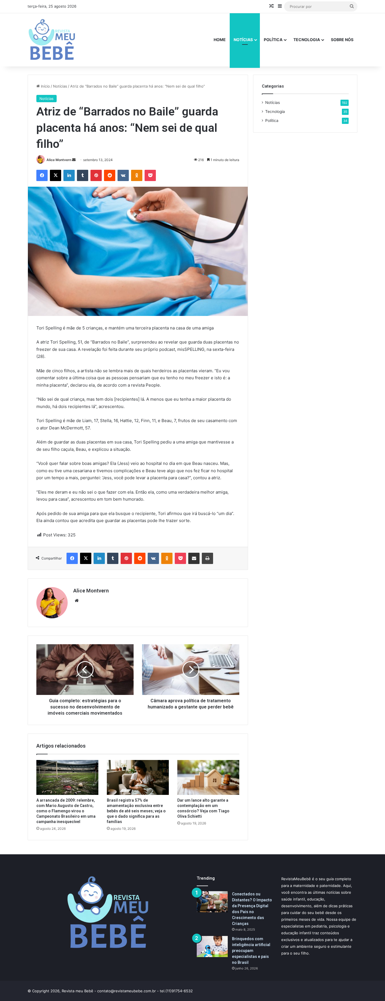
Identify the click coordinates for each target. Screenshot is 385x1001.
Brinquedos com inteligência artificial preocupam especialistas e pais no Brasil (251, 951)
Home (220, 39)
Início (45, 86)
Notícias (243, 39)
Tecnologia (306, 39)
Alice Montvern (59, 160)
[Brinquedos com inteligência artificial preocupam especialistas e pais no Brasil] (212, 946)
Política (273, 39)
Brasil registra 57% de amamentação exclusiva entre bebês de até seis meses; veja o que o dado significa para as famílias (136, 811)
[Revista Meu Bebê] (52, 40)
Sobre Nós (342, 39)
